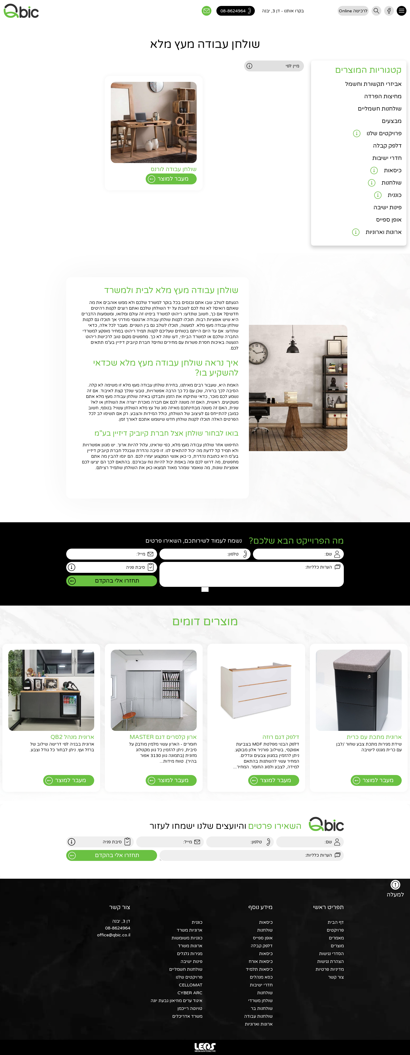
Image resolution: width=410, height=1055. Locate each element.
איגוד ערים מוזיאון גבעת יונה (176, 1000)
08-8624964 (117, 928)
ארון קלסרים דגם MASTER (163, 737)
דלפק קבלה (387, 145)
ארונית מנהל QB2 (72, 737)
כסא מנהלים (261, 977)
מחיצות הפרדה (383, 96)
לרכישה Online (353, 11)
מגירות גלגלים (189, 953)
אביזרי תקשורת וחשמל (373, 84)
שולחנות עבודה (258, 1016)
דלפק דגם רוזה (280, 737)
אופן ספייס (389, 219)
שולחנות (392, 182)
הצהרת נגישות (330, 961)
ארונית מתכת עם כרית (374, 737)
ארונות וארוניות (384, 232)
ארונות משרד (190, 945)
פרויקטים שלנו (384, 133)
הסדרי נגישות (331, 953)
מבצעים (392, 121)
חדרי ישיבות (387, 158)
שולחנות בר (262, 1008)
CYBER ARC (189, 992)
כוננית (395, 195)
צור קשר (336, 977)
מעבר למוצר (173, 178)
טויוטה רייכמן (189, 1008)
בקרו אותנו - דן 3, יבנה (283, 11)
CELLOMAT (190, 985)
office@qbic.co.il (113, 935)
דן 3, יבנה (121, 921)
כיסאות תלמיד (259, 969)
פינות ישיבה (387, 207)
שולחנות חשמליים (380, 108)
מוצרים (337, 945)
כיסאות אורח (261, 961)
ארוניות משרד (189, 930)
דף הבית (336, 922)
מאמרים (336, 938)
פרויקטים (335, 930)
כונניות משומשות (187, 938)
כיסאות (393, 170)
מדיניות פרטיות (330, 969)
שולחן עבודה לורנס (174, 169)
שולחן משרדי (260, 1000)
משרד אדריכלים (187, 1016)
